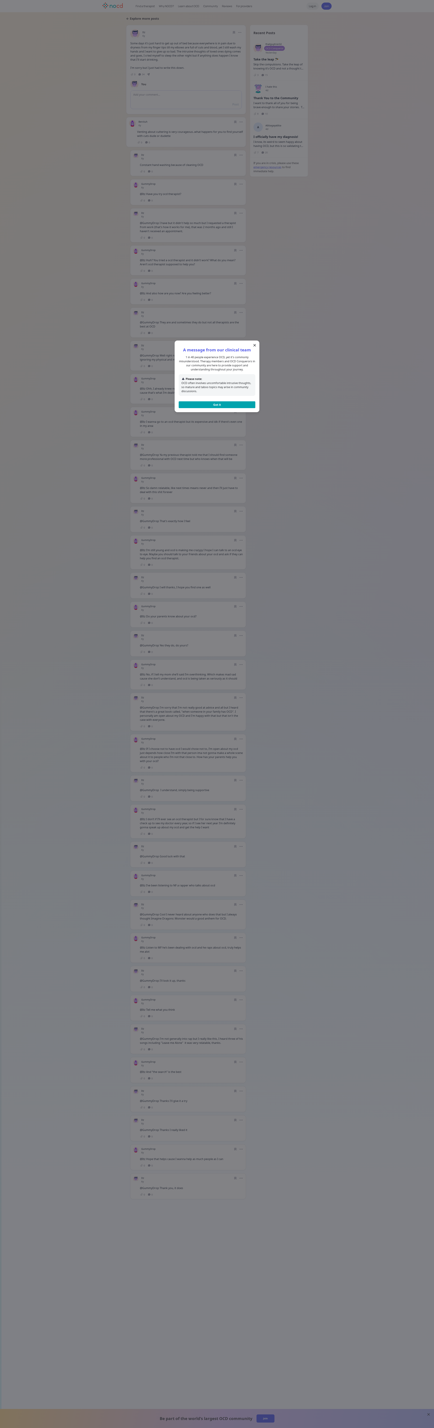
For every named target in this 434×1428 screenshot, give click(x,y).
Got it (217, 405)
